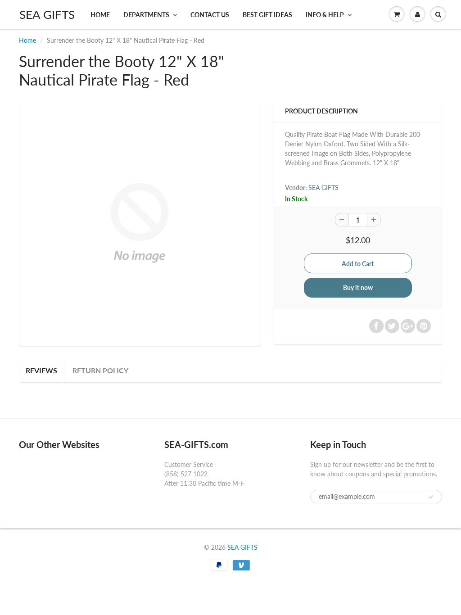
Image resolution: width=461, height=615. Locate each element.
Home (100, 14)
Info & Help (325, 14)
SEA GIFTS (47, 14)
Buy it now (358, 287)
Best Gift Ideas (267, 14)
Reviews (41, 370)
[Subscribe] (431, 497)
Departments (146, 14)
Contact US (209, 14)
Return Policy (100, 370)
